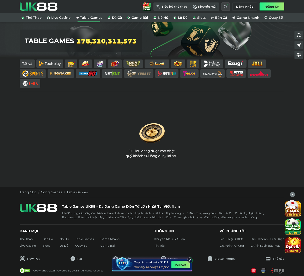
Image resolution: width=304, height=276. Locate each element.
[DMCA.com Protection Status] (25, 270)
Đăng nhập (245, 6)
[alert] (152, 264)
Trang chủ (28, 192)
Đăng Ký (272, 6)
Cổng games (51, 192)
